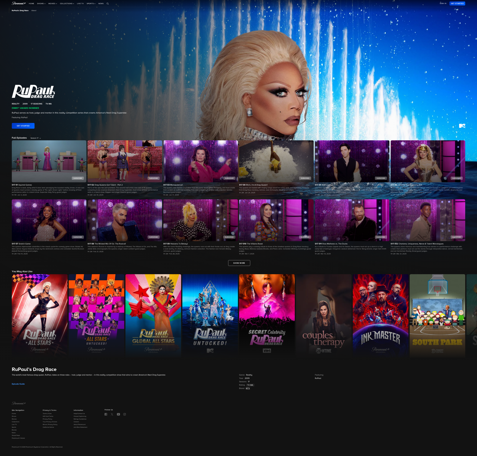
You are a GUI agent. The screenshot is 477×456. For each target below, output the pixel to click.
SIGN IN (443, 3)
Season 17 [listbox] (34, 138)
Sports (14, 427)
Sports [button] (90, 3)
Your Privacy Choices (50, 422)
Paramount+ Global (18, 438)
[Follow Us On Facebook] (106, 414)
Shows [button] (40, 3)
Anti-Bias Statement (80, 427)
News (100, 3)
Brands (14, 430)
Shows (14, 416)
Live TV (80, 3)
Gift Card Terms (48, 416)
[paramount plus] (19, 3)
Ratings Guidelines (80, 419)
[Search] (108, 3)
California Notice (48, 427)
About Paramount (80, 424)
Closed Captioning (80, 416)
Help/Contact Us (79, 413)
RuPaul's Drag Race (20, 10)
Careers (76, 422)
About (33, 10)
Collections (15, 422)
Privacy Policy (47, 419)
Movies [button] (52, 3)
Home (31, 3)
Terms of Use (47, 413)
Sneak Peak (16, 435)
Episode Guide (18, 384)
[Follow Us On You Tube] (118, 414)
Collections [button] (66, 3)
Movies (14, 419)
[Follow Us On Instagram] (124, 414)
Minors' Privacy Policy (50, 424)
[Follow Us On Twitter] (112, 414)
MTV (248, 388)
